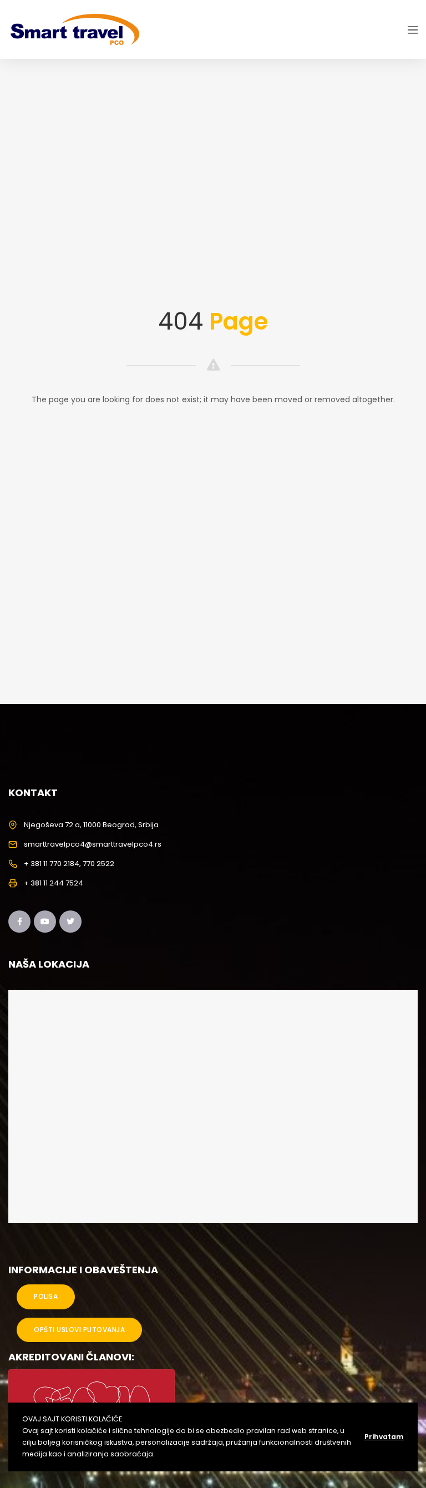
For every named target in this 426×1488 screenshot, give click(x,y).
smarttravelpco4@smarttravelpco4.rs (92, 844)
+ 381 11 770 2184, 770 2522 (69, 863)
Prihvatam (384, 1436)
